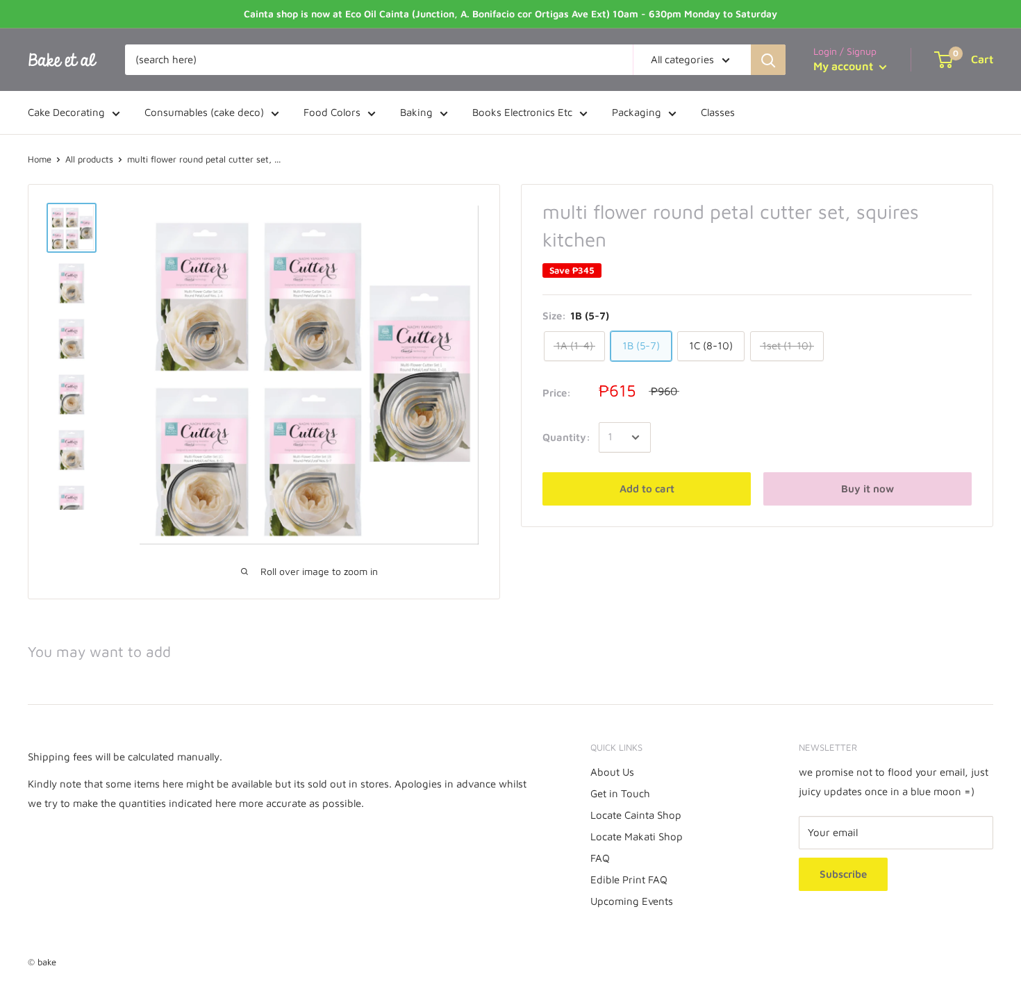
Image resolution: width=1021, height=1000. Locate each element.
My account (844, 66)
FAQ (600, 858)
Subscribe (843, 874)
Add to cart (647, 488)
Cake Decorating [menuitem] (66, 112)
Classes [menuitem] (718, 112)
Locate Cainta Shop (635, 815)
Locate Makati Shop (636, 836)
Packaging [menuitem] (636, 112)
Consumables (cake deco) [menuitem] (204, 112)
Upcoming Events (631, 901)
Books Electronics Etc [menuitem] (522, 112)
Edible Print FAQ (628, 879)
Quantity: (566, 437)
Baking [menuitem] (416, 112)
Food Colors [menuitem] (332, 112)
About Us (612, 772)
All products (89, 159)
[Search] (768, 59)
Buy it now (867, 488)
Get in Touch (620, 793)
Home (39, 159)
